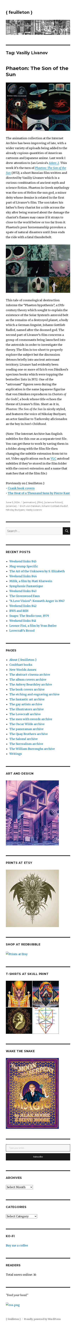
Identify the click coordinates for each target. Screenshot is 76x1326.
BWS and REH (18, 611)
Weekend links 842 (22, 606)
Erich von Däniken (30, 506)
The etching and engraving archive (34, 694)
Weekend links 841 (22, 620)
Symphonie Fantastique (26, 586)
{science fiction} (53, 502)
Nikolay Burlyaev (15, 509)
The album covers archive (27, 679)
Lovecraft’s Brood (21, 630)
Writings (15, 753)
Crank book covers (21, 488)
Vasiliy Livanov (34, 509)
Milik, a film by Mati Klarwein (30, 581)
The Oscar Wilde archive (27, 724)
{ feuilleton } (19, 12)
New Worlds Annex (22, 669)
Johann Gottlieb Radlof (55, 506)
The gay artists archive (25, 704)
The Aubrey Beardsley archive (30, 684)
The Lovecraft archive (25, 714)
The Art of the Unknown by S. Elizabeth (37, 571)
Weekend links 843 (22, 591)
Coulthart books (20, 664)
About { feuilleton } (22, 659)
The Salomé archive (23, 739)
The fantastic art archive (27, 699)
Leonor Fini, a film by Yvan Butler (33, 625)
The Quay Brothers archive (28, 734)
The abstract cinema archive (29, 674)
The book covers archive (27, 689)
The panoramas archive (26, 729)
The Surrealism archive (26, 744)
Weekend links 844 (23, 576)
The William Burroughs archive (32, 749)
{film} (40, 502)
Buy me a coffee (17, 1245)
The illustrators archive (26, 709)
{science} (11, 506)
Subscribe (38, 1157)
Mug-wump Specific (23, 566)
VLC (53, 458)
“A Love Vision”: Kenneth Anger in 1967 (37, 601)
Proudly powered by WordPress (42, 1319)
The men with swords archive (30, 719)
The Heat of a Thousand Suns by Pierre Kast (39, 493)
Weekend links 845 (22, 561)
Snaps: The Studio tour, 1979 (29, 616)
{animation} (29, 502)
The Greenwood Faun (24, 596)
